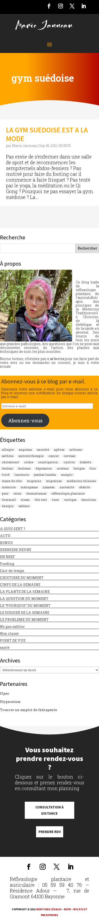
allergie (8, 449)
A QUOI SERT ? (12, 528)
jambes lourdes (45, 474)
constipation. (48, 462)
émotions (88, 499)
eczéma (62, 468)
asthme (7, 456)
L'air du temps (12, 570)
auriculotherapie (31, 456)
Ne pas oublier (12, 626)
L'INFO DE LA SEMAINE (20, 584)
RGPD (67, 909)
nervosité (67, 487)
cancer (54, 456)
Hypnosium (10, 701)
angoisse (25, 449)
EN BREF (7, 556)
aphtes (59, 449)
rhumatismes (36, 493)
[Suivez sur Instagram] (60, 6)
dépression (44, 468)
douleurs (24, 468)
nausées (49, 487)
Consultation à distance (49, 810)
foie (93, 468)
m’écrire (57, 358)
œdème (24, 506)
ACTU (5, 535)
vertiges (70, 499)
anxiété (43, 449)
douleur (7, 468)
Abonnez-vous (25, 420)
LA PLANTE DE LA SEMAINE (25, 591)
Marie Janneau (24, 145)
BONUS (65, 145)
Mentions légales (49, 909)
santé (5, 647)
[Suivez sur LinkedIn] (83, 6)
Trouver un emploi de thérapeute (28, 710)
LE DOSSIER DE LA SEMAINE (24, 612)
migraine (34, 481)
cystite (69, 462)
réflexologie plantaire (68, 493)
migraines (54, 481)
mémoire (9, 487)
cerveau (69, 456)
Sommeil (9, 499)
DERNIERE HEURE (15, 549)
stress (25, 499)
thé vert (41, 499)
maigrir (67, 474)
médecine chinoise (81, 481)
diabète (85, 462)
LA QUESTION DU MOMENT (24, 598)
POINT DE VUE (12, 640)
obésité (84, 487)
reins (17, 493)
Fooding (7, 563)
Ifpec (4, 693)
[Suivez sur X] (72, 6)
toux (55, 499)
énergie (7, 506)
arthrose (75, 449)
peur (5, 493)
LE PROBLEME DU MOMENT (24, 619)
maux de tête (12, 481)
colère (28, 462)
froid (5, 474)
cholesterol (10, 462)
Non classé (9, 633)
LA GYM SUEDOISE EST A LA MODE (47, 134)
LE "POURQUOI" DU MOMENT (25, 605)
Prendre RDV (49, 831)
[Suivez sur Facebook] (49, 6)
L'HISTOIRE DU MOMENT (21, 577)
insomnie (21, 474)
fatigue (79, 468)
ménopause (29, 487)
